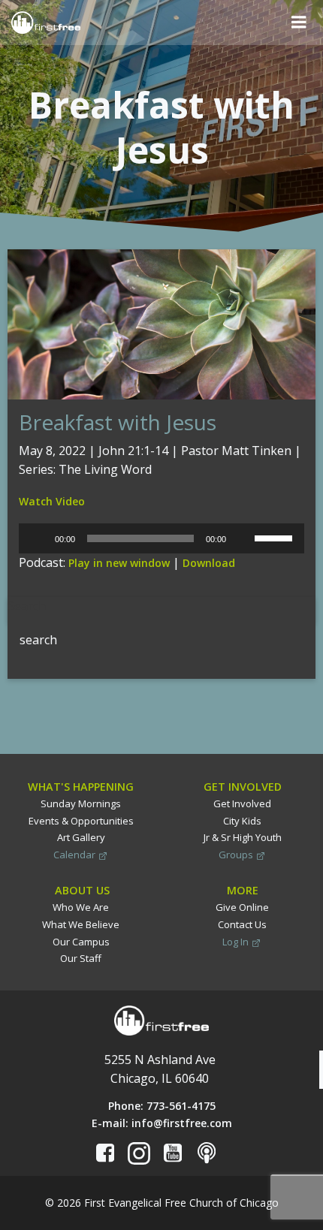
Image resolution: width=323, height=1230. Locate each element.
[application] (161, 538)
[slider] (276, 536)
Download (209, 563)
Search (27, 606)
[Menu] (299, 22)
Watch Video (52, 501)
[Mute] (242, 538)
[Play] (38, 538)
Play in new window (119, 563)
